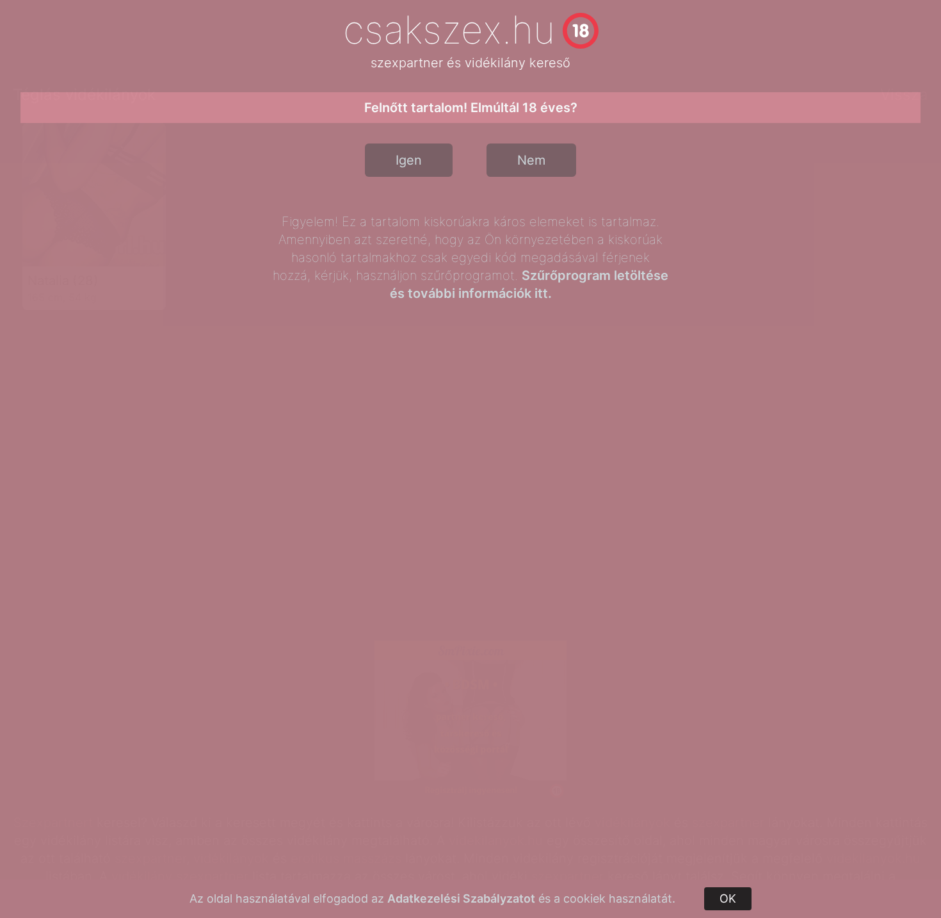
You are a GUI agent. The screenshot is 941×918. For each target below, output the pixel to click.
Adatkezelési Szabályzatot (461, 898)
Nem (531, 160)
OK (728, 898)
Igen (409, 160)
